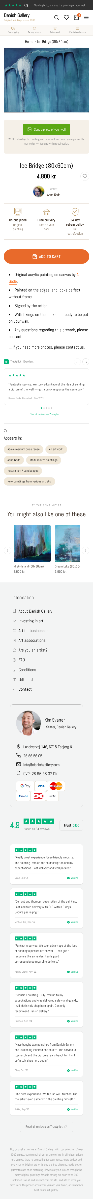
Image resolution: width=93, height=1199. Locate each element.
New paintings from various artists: (29, 481)
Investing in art (31, 621)
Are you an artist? (33, 650)
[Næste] (85, 550)
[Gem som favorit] (84, 176)
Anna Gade (53, 194)
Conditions (27, 669)
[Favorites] (66, 17)
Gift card (26, 679)
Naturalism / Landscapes (22, 470)
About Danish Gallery (35, 611)
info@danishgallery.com (41, 764)
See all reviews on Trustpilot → (46, 414)
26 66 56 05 (32, 755)
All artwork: (56, 449)
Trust (71, 825)
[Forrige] (7, 550)
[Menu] (86, 17)
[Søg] (56, 17)
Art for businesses (34, 630)
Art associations (32, 640)
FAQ (22, 659)
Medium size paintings (44, 460)
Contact (25, 689)
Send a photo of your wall (50, 129)
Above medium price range (23, 449)
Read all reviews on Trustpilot (44, 1126)
